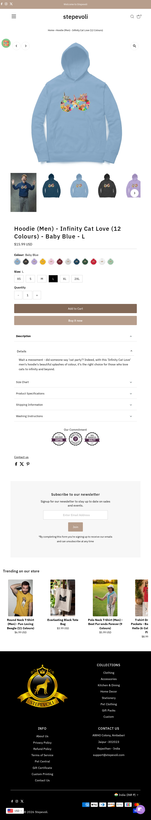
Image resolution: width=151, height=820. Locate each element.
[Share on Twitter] (22, 465)
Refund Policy (42, 749)
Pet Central (42, 761)
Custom (108, 716)
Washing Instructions (29, 416)
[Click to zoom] (134, 46)
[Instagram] (6, 4)
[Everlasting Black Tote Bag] (62, 598)
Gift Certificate (42, 768)
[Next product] (146, 609)
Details (21, 351)
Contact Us (42, 780)
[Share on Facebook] (16, 465)
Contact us (21, 457)
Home (51, 30)
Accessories (109, 679)
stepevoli (75, 16)
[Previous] (16, 46)
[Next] (25, 46)
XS (19, 279)
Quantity (20, 287)
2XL (77, 279)
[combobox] (15, 811)
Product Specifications (30, 393)
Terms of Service (42, 755)
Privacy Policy (42, 742)
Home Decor (108, 691)
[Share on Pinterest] (28, 465)
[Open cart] (139, 16)
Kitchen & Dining (109, 685)
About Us (42, 736)
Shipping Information (29, 404)
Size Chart (22, 382)
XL (64, 279)
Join (75, 527)
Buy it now (75, 320)
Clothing (108, 672)
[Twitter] (11, 4)
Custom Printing (42, 774)
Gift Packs (108, 710)
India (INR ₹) (127, 795)
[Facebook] (1, 4)
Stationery (109, 698)
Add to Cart (75, 308)
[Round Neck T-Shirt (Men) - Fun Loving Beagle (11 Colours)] (20, 598)
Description (23, 336)
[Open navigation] (13, 16)
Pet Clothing (109, 704)
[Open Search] (132, 16)
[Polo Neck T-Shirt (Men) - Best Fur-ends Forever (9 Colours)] (105, 598)
